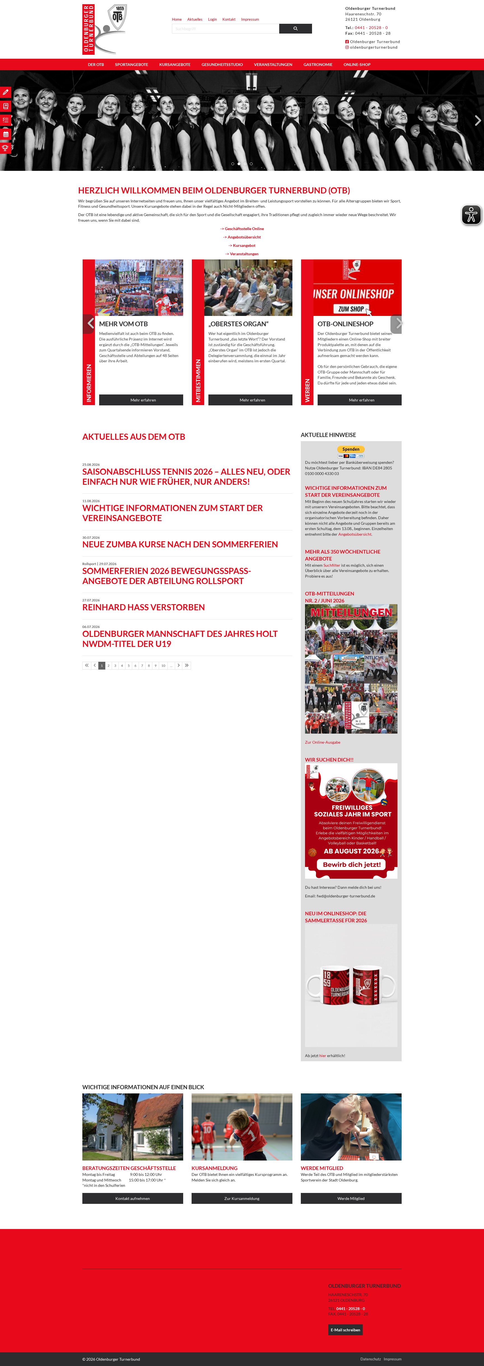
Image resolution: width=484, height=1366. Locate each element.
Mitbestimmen (198, 380)
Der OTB (96, 64)
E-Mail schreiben (345, 1329)
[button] (233, 163)
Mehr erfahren (143, 400)
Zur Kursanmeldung (241, 1198)
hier (323, 1055)
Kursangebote (174, 64)
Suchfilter (332, 565)
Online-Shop (357, 64)
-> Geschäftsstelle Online (242, 228)
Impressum (250, 19)
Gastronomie (318, 64)
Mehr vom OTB (123, 324)
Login (212, 19)
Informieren (88, 383)
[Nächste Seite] (178, 666)
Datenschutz (370, 1359)
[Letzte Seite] (186, 666)
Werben (307, 390)
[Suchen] (295, 29)
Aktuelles (195, 19)
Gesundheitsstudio (222, 64)
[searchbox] (225, 29)
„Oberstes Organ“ (238, 324)
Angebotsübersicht (354, 534)
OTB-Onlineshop (345, 324)
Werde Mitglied (351, 1198)
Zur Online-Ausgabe (322, 742)
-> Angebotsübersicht (242, 237)
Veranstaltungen (273, 64)
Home (177, 19)
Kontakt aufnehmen (132, 1198)
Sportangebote (131, 64)
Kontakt (229, 19)
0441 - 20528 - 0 (371, 27)
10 (163, 665)
